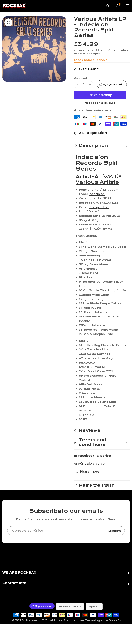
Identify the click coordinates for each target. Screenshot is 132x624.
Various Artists (97, 182)
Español (93, 606)
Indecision (97, 194)
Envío (108, 50)
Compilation (99, 207)
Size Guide (89, 69)
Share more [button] (89, 471)
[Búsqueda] (109, 5)
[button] (102, 485)
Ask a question (93, 133)
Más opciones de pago (100, 103)
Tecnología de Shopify (103, 620)
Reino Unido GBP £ (69, 606)
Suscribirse (114, 530)
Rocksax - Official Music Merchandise (54, 620)
